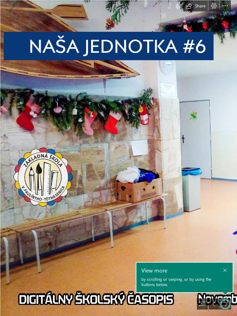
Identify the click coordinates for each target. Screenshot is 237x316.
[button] (195, 5)
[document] (118, 158)
